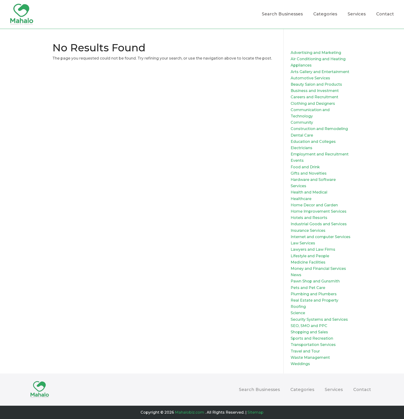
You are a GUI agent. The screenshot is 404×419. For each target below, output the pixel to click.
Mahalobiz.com (189, 412)
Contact (385, 14)
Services (357, 14)
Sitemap (255, 412)
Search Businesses (282, 14)
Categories (325, 14)
